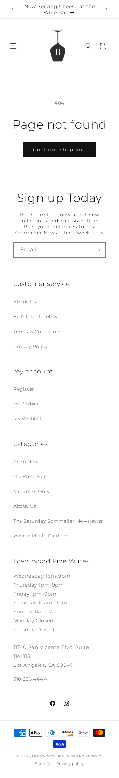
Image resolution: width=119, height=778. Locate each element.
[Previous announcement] (12, 9)
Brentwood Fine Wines (55, 756)
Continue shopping (59, 149)
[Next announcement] (106, 9)
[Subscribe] (98, 250)
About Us (24, 302)
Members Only (31, 491)
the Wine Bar (29, 476)
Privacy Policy (30, 346)
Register (23, 389)
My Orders (26, 404)
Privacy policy (70, 764)
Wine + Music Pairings (41, 536)
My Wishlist (27, 419)
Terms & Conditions (37, 332)
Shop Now (26, 462)
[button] (13, 46)
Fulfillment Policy (35, 316)
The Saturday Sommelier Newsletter (58, 521)
